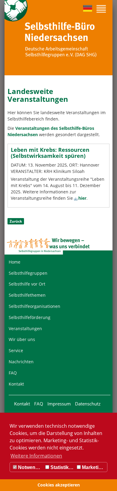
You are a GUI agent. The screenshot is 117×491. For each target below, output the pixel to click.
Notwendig (30, 467)
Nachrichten (21, 361)
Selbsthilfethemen (27, 295)
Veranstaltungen (25, 328)
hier (82, 198)
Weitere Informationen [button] (36, 455)
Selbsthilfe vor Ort (27, 284)
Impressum (59, 404)
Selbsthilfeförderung (29, 317)
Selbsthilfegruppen (28, 273)
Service (16, 350)
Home (14, 262)
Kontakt (16, 384)
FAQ (13, 373)
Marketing (92, 467)
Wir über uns (22, 339)
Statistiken (61, 467)
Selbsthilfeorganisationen (34, 306)
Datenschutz (87, 404)
